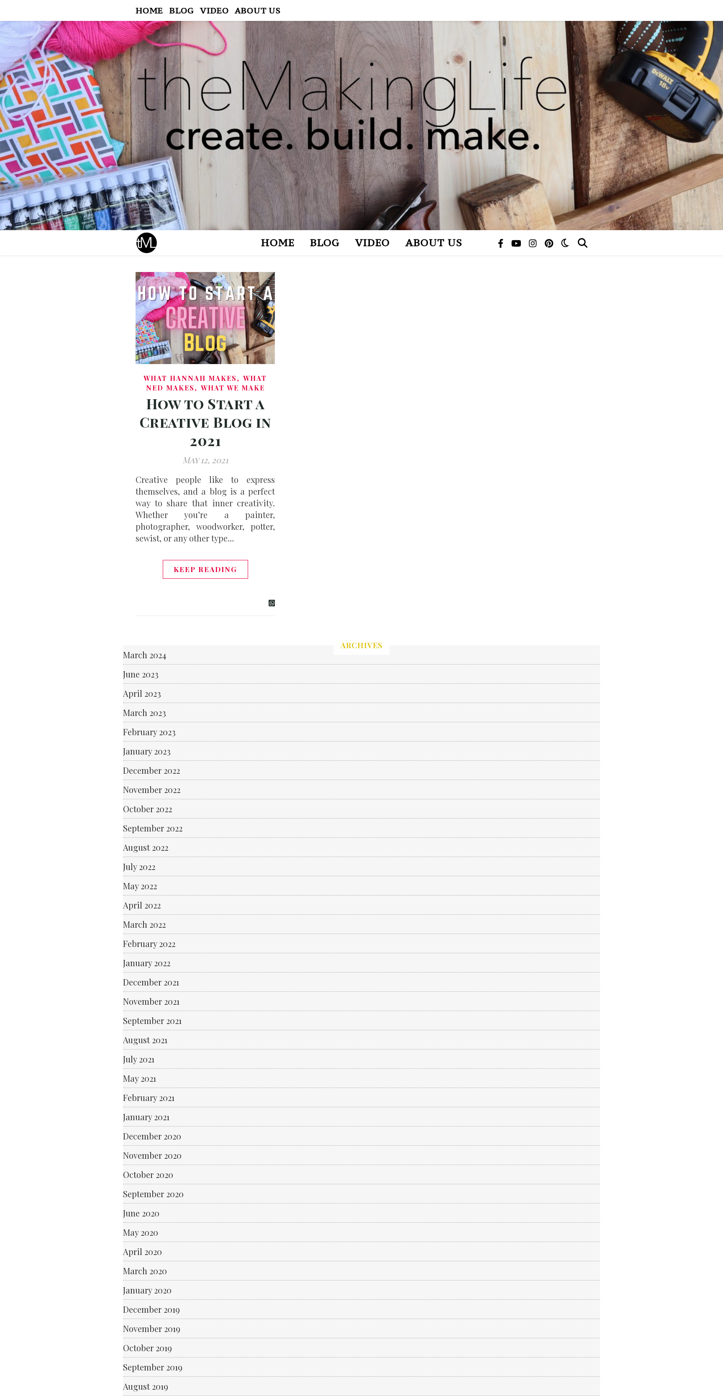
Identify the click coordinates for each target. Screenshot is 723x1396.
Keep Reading (205, 569)
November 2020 (152, 1155)
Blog (181, 10)
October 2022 (147, 808)
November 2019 (151, 1328)
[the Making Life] (361, 125)
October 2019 (147, 1347)
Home (149, 10)
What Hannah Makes (190, 378)
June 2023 (141, 674)
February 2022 (149, 943)
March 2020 (145, 1270)
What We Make (233, 387)
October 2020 (148, 1174)
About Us (257, 10)
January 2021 (146, 1116)
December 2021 (151, 982)
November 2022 (151, 789)
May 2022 (140, 885)
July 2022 (139, 866)
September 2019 (152, 1367)
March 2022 (144, 924)
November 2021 (151, 1001)
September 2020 (153, 1193)
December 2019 (151, 1309)
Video (214, 10)
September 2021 (152, 1020)
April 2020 (142, 1251)
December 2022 (151, 770)
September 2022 (152, 828)
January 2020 (147, 1290)
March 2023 (144, 712)
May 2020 (140, 1232)
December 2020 (152, 1136)
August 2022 (145, 847)
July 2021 (138, 1059)
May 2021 (139, 1078)
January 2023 (147, 751)
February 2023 (149, 731)
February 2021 (148, 1097)
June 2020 (141, 1213)
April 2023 (142, 693)
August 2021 (145, 1039)
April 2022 (142, 905)
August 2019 (145, 1386)
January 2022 (146, 962)
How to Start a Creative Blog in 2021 (205, 422)
